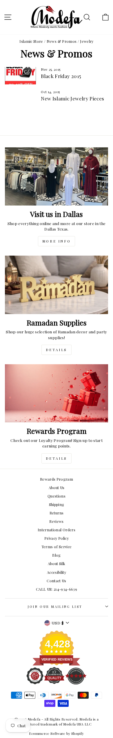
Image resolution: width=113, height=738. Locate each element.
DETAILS (56, 349)
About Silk (56, 563)
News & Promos (62, 41)
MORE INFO (56, 241)
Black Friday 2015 (61, 76)
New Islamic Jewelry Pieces (72, 98)
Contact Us (56, 580)
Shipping (56, 504)
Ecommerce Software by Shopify (56, 733)
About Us (57, 487)
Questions (56, 495)
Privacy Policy (56, 538)
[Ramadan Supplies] (56, 285)
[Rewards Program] (56, 393)
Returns (56, 512)
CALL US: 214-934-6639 (56, 589)
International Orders (56, 529)
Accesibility (56, 572)
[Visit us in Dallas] (56, 176)
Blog (56, 555)
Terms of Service (56, 546)
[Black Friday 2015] (20, 75)
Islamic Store (31, 41)
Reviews (56, 521)
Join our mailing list (55, 606)
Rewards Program (56, 479)
